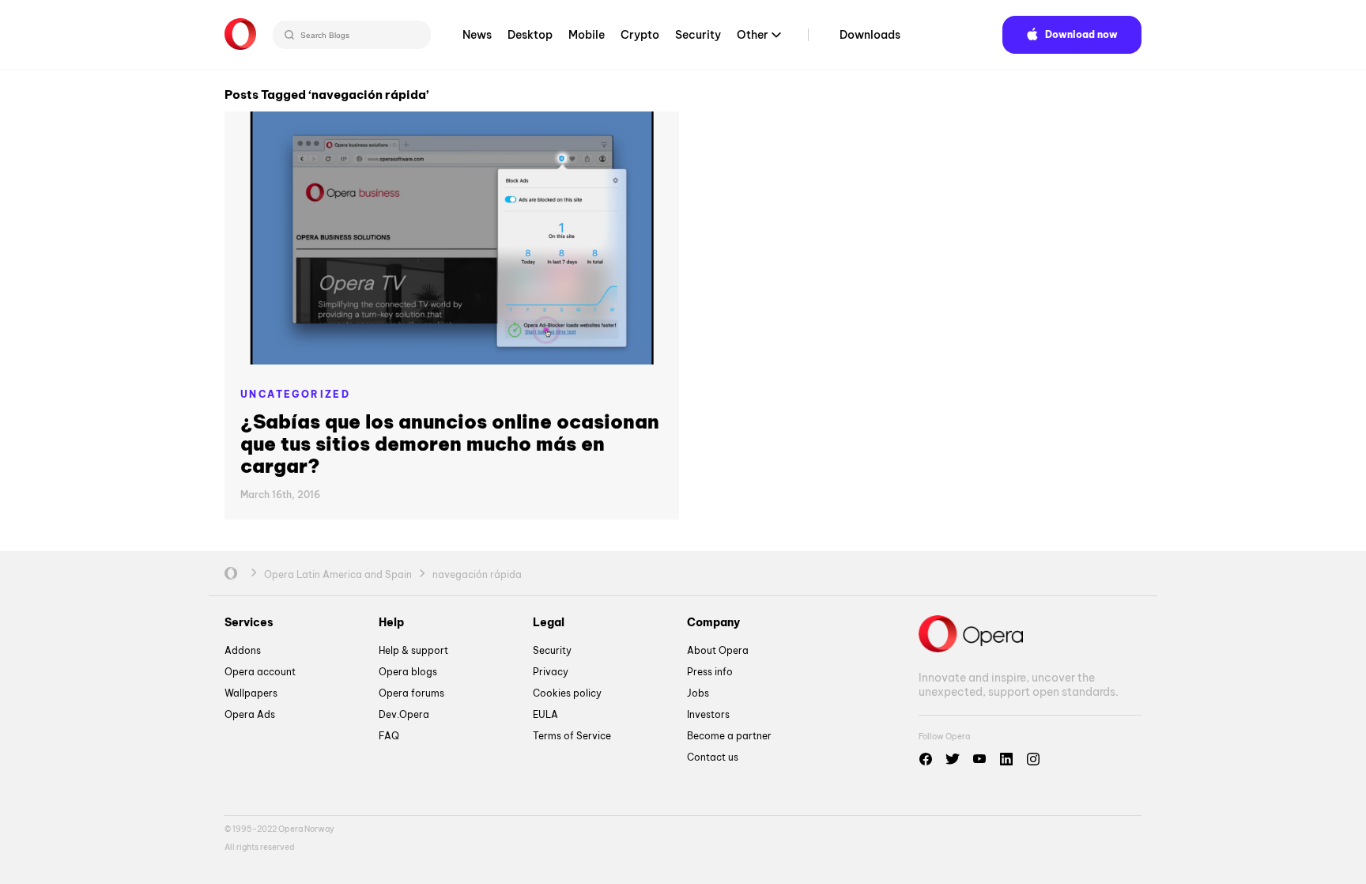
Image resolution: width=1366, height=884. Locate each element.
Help (391, 622)
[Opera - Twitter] (952, 759)
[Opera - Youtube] (979, 759)
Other (752, 34)
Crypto (640, 34)
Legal (548, 622)
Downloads (870, 34)
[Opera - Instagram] (1033, 759)
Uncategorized (295, 394)
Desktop (530, 34)
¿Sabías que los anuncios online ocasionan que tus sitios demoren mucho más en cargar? (449, 444)
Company (713, 622)
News (477, 34)
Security (698, 34)
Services (249, 622)
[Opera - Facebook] (925, 759)
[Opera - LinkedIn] (1006, 759)
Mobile (586, 34)
